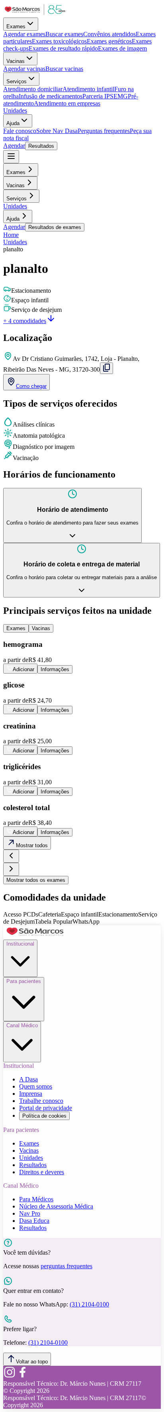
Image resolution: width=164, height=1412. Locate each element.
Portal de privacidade (45, 1108)
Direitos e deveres (41, 1172)
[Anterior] (11, 856)
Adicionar (23, 669)
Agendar (14, 145)
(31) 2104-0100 (89, 1304)
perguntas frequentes (66, 1266)
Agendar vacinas (24, 68)
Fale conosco (19, 130)
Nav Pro (29, 1213)
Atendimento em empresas (67, 103)
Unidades (15, 110)
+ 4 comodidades (24, 320)
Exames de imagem (122, 48)
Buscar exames (64, 34)
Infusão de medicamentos (50, 96)
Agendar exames (24, 34)
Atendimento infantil (88, 89)
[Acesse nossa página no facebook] (22, 1376)
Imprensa (30, 1093)
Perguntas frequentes (104, 130)
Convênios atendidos (109, 34)
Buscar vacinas (64, 68)
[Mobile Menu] (11, 156)
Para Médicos (36, 1199)
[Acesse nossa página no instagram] (9, 1376)
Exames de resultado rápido (63, 48)
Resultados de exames (54, 227)
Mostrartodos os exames (35, 880)
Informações (55, 669)
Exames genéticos (109, 41)
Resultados (41, 146)
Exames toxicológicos (59, 41)
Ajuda (13, 123)
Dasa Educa (34, 1220)
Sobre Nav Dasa (57, 130)
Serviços (16, 81)
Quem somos (35, 1086)
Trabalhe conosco (41, 1100)
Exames (15, 26)
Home (11, 234)
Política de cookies (44, 1116)
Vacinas (15, 61)
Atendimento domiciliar (32, 89)
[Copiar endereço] (106, 368)
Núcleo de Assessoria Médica (56, 1206)
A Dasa (28, 1079)
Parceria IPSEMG (105, 96)
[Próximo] (11, 869)
